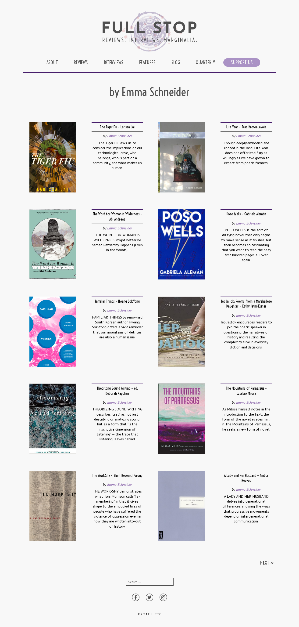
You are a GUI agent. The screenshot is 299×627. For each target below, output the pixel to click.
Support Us (242, 62)
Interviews (113, 62)
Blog (175, 62)
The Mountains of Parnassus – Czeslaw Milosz (246, 390)
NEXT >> (267, 563)
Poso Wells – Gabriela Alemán (246, 214)
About (52, 62)
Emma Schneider (119, 136)
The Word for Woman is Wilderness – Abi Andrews (117, 216)
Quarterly (205, 62)
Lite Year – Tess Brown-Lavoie (246, 127)
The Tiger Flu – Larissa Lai (117, 127)
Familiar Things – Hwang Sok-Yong (117, 301)
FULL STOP (154, 614)
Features (147, 62)
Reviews (81, 62)
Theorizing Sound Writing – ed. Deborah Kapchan (117, 390)
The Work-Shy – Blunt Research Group (117, 475)
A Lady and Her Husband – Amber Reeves (246, 478)
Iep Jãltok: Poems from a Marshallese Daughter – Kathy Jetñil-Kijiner (246, 303)
